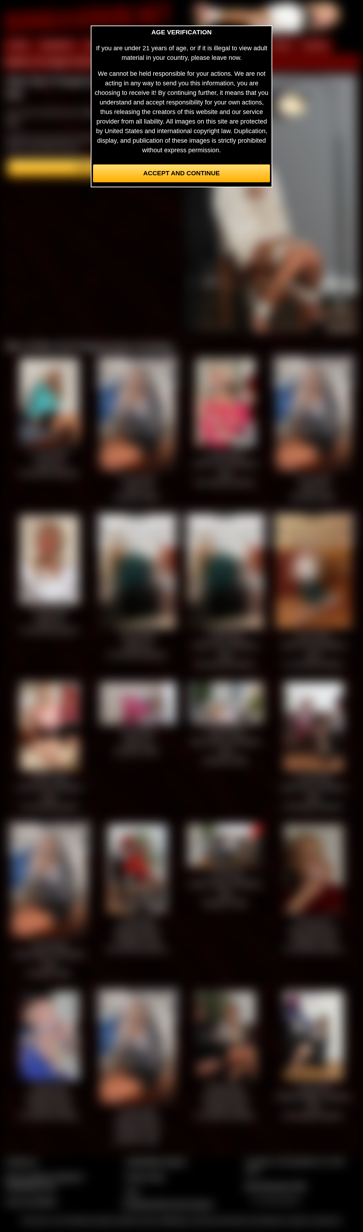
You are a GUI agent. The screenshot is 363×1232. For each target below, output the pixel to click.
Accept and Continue (181, 173)
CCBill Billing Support (155, 1161)
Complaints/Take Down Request (167, 1204)
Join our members (31, 1201)
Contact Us (21, 1161)
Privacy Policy (145, 1176)
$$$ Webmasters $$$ (275, 1186)
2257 (132, 1192)
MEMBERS (57, 45)
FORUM (315, 45)
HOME (18, 45)
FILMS (281, 45)
